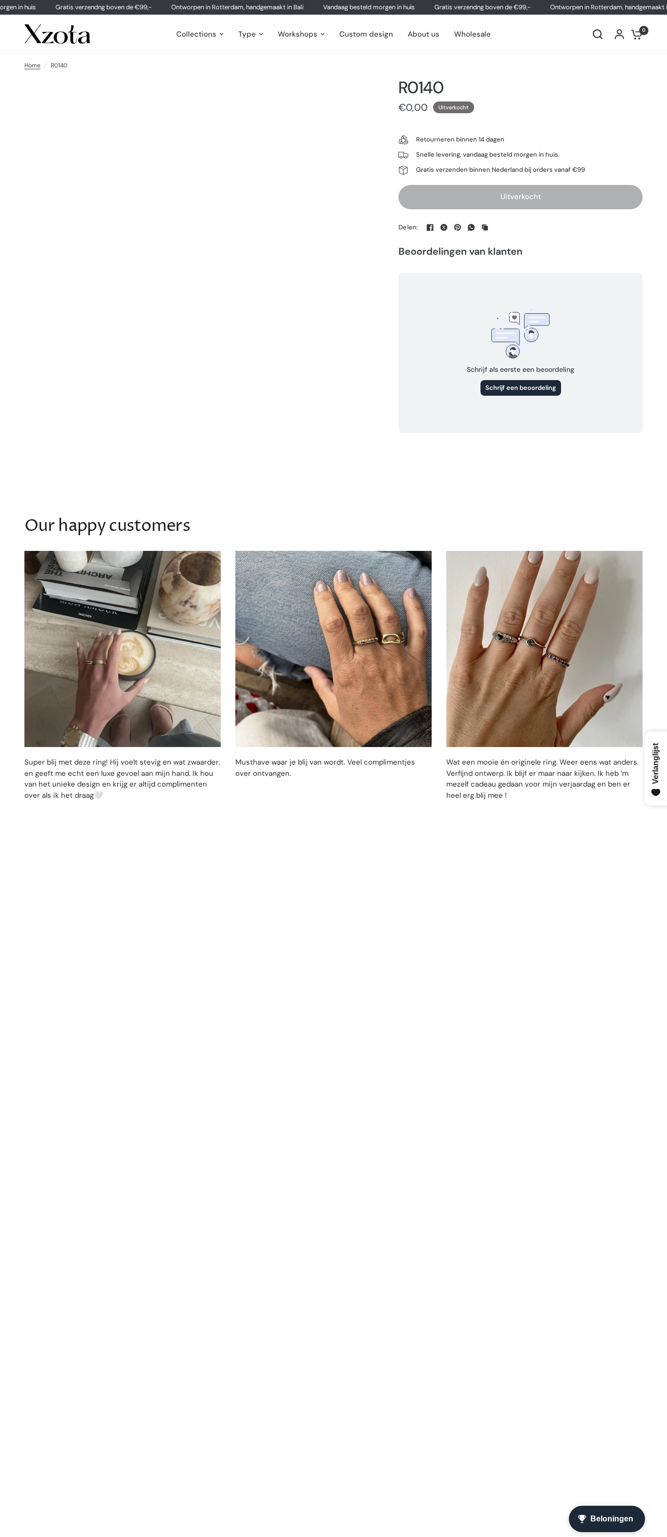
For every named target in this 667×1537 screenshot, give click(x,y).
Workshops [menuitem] (297, 34)
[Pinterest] (457, 227)
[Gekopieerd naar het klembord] (485, 227)
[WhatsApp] (471, 227)
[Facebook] (430, 227)
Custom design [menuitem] (366, 34)
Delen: (408, 227)
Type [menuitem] (247, 34)
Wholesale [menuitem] (472, 34)
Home (32, 65)
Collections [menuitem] (196, 34)
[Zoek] (597, 34)
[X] (444, 227)
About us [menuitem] (423, 34)
